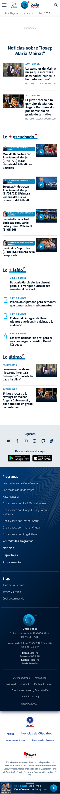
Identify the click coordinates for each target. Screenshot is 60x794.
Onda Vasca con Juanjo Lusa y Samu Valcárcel (25, 512)
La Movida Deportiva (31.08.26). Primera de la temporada (19, 252)
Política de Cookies (44, 684)
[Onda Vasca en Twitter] (8, 441)
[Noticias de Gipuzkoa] (37, 733)
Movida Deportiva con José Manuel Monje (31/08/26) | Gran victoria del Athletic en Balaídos (17, 161)
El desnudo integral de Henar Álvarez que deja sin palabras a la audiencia (31, 321)
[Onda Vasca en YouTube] (26, 441)
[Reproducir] (41, 152)
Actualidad (32, 64)
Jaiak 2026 (44, 13)
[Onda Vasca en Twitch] (43, 441)
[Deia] (11, 733)
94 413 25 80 (32, 637)
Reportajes (10, 555)
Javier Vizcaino (12, 592)
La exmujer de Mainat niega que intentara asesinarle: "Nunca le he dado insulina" (40, 74)
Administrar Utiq (30, 696)
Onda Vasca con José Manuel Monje (24, 503)
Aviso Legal (41, 678)
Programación (12, 562)
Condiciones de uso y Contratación (30, 690)
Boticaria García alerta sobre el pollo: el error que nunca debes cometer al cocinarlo (30, 286)
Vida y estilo (18, 278)
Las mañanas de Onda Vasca (20, 483)
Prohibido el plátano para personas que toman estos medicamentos (33, 303)
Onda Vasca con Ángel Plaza (20, 534)
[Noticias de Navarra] (43, 740)
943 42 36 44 (32, 646)
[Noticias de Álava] (15, 740)
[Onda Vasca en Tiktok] (51, 440)
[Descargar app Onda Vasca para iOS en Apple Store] (42, 458)
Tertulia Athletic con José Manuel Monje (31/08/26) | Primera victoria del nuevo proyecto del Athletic (16, 193)
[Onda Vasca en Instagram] (34, 441)
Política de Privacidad (17, 684)
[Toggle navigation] (4, 5)
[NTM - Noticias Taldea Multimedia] (30, 722)
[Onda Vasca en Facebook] (17, 441)
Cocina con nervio (13, 598)
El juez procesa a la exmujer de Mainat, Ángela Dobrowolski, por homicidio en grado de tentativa (39, 107)
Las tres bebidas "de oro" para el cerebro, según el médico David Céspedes (31, 341)
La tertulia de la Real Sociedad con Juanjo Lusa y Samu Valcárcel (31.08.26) (17, 225)
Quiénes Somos (21, 678)
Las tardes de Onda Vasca (18, 490)
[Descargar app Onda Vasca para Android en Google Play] (19, 458)
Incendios (29, 13)
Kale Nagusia (11, 496)
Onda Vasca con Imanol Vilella (21, 527)
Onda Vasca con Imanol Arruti (21, 521)
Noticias (8, 548)
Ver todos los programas (18, 541)
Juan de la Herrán (13, 585)
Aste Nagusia (11, 13)
